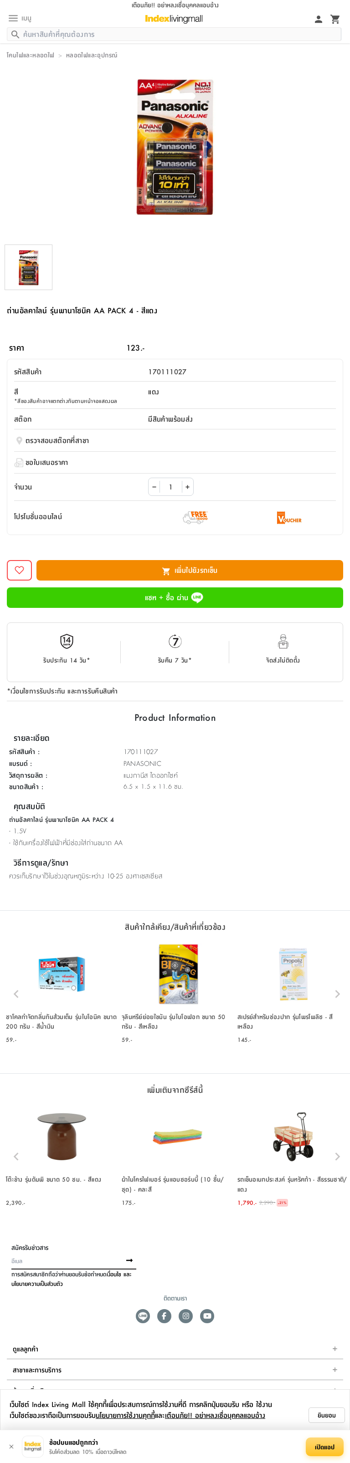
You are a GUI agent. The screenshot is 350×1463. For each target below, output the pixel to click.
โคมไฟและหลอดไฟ (31, 54)
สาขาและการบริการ (37, 1370)
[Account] (318, 18)
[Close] (11, 1447)
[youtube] (207, 1316)
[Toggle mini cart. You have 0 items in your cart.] (335, 18)
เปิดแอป (325, 1446)
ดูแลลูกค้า (25, 1349)
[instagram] (186, 1316)
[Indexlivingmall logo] (173, 19)
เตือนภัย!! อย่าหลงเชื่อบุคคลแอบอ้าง (215, 1415)
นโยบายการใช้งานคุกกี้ (125, 1415)
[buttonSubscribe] (129, 1260)
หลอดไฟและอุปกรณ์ (92, 54)
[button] (61, 994)
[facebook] (164, 1316)
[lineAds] (143, 1316)
